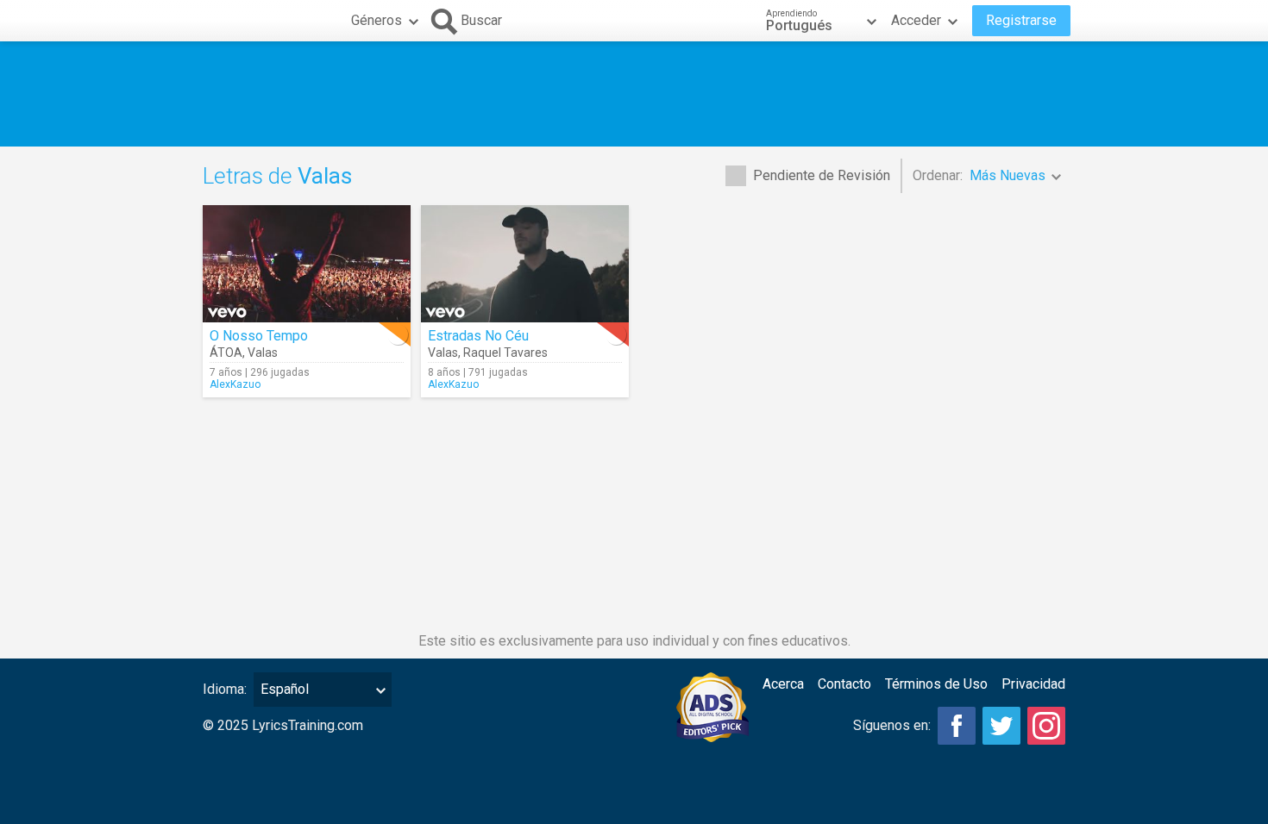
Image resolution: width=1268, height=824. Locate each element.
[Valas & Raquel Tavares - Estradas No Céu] (525, 263)
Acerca (783, 684)
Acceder (916, 20)
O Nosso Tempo (259, 336)
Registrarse (1021, 20)
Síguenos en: (892, 725)
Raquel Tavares (505, 352)
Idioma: (225, 689)
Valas (263, 352)
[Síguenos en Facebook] (957, 726)
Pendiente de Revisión (821, 175)
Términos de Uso (936, 684)
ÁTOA (226, 352)
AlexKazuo (235, 384)
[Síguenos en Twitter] (1001, 726)
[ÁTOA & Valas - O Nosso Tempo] (307, 263)
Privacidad (1033, 684)
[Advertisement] (634, 94)
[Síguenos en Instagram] (1046, 726)
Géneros (376, 20)
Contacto (844, 684)
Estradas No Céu (478, 336)
